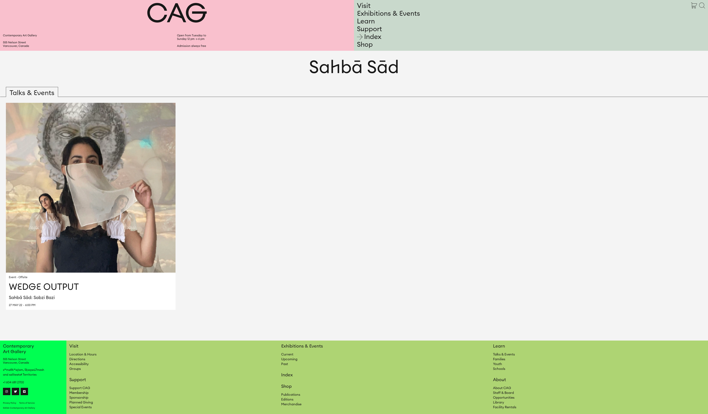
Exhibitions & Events (388, 13)
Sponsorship (78, 397)
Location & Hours (82, 354)
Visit (364, 6)
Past (284, 364)
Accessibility (79, 364)
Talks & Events (504, 354)
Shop (365, 44)
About (499, 380)
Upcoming (289, 359)
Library (498, 402)
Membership (78, 392)
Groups (75, 368)
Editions (287, 399)
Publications (290, 394)
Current (287, 354)
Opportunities (503, 397)
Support (369, 29)
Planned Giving (81, 402)
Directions (77, 359)
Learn (366, 21)
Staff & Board (503, 392)
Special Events (80, 407)
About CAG (502, 388)
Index (372, 37)
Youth (497, 364)
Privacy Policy (9, 403)
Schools (499, 368)
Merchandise (291, 404)
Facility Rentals (504, 407)
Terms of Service (27, 403)
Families (499, 359)
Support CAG (79, 388)
